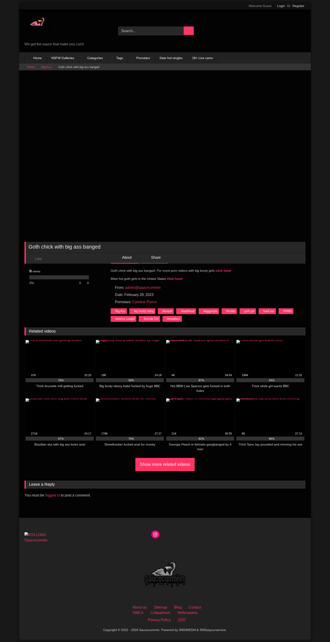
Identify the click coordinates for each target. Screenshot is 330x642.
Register (298, 6)
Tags (119, 58)
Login (281, 6)
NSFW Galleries (62, 58)
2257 (182, 620)
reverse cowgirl (125, 318)
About (126, 257)
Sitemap (160, 607)
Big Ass (47, 67)
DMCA (138, 613)
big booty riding (144, 311)
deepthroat (188, 311)
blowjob (167, 311)
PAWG (287, 311)
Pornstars (143, 58)
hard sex (269, 311)
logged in (52, 495)
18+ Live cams (202, 58)
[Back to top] (316, 628)
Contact (195, 607)
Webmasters (188, 613)
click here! (223, 270)
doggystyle (210, 311)
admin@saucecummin (143, 287)
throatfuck (173, 318)
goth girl (249, 311)
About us (139, 607)
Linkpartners (160, 613)
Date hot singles (171, 58)
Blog (178, 607)
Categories (95, 58)
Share (155, 257)
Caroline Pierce (144, 302)
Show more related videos (165, 464)
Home (37, 58)
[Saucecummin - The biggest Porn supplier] (37, 26)
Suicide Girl (151, 318)
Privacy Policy (159, 620)
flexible (230, 311)
